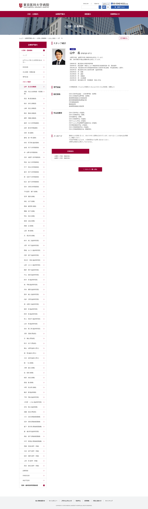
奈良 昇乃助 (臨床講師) (31, 142)
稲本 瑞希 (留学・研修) (31, 456)
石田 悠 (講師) (28, 133)
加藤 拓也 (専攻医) (30, 412)
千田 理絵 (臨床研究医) (31, 397)
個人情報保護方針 (40, 500)
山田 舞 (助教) (28, 230)
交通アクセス (121, 7)
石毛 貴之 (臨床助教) (31, 407)
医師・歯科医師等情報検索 (29, 485)
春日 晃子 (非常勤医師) (31, 172)
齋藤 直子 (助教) (29, 211)
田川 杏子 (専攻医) (30, 343)
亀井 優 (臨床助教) (30, 392)
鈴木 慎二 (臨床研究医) (31, 240)
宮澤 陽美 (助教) (29, 196)
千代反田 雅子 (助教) (31, 191)
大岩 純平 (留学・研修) (31, 451)
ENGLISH (85, 3)
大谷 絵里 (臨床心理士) (31, 358)
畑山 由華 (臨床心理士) (31, 348)
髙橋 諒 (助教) (28, 226)
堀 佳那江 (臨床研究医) (31, 304)
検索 (100, 7)
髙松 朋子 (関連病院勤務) (32, 436)
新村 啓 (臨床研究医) (31, 309)
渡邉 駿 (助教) (28, 382)
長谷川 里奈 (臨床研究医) (32, 260)
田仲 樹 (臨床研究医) (31, 314)
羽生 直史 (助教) (29, 216)
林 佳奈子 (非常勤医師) (31, 177)
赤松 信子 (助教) (29, 201)
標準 (104, 7)
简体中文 (96, 3)
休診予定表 (26, 480)
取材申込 (78, 500)
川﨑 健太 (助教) (29, 368)
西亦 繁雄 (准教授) (30, 113)
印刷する (124, 38)
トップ (25, 55)
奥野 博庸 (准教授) (30, 118)
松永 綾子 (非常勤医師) (31, 182)
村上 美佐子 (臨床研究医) (32, 319)
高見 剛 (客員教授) (30, 98)
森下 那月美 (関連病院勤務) (33, 426)
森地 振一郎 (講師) (30, 137)
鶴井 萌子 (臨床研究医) (31, 270)
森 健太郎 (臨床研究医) (31, 431)
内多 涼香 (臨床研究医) (31, 299)
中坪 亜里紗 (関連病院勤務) (33, 441)
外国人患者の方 (97, 500)
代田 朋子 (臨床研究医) (31, 255)
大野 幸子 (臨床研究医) (31, 245)
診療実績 (25, 470)
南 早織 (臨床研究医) (31, 284)
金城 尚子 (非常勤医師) (31, 147)
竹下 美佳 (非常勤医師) (31, 167)
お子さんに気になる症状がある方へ (32, 61)
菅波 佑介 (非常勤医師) (31, 162)
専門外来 (25, 77)
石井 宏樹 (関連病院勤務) (32, 421)
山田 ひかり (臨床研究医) (32, 265)
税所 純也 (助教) (29, 377)
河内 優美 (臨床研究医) (31, 289)
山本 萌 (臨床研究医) (31, 324)
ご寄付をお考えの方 (66, 500)
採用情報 (86, 500)
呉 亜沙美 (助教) (29, 235)
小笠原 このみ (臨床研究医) (33, 402)
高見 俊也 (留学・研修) (31, 465)
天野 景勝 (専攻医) (30, 333)
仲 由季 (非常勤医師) (31, 152)
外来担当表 (26, 475)
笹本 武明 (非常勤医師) (31, 186)
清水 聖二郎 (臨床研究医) (32, 328)
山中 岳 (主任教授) (30, 86)
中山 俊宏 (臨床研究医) (31, 275)
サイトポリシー (53, 500)
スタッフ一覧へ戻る (91, 169)
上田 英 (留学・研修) (31, 461)
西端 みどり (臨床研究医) (32, 250)
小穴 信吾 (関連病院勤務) (32, 417)
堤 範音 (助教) (28, 372)
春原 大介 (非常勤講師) (31, 123)
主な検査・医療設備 (29, 72)
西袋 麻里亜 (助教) (30, 206)
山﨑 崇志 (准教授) (30, 108)
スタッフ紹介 (27, 82)
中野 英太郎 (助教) (30, 387)
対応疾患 (25, 67)
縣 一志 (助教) (28, 363)
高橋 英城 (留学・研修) (31, 446)
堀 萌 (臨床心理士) (30, 353)
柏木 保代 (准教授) (30, 103)
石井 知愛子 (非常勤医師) (32, 157)
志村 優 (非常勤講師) (31, 128)
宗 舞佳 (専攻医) (29, 338)
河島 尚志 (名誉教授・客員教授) (33, 92)
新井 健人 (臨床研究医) (31, 294)
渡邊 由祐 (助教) (29, 221)
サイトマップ (109, 500)
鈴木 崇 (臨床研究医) (31, 279)
